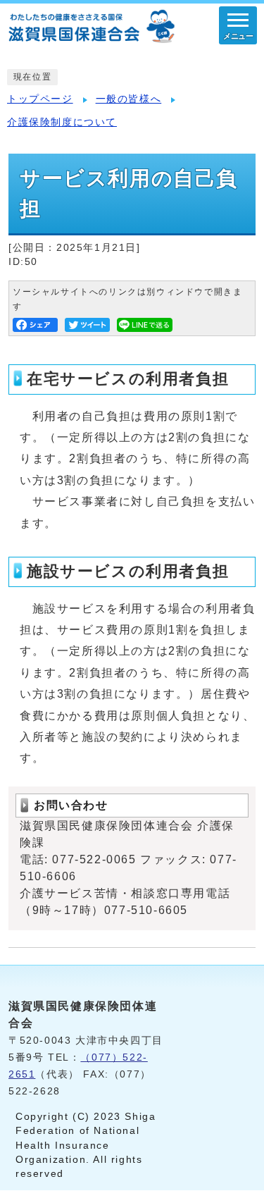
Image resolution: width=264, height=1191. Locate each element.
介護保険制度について (62, 122)
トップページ (40, 99)
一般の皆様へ (129, 99)
